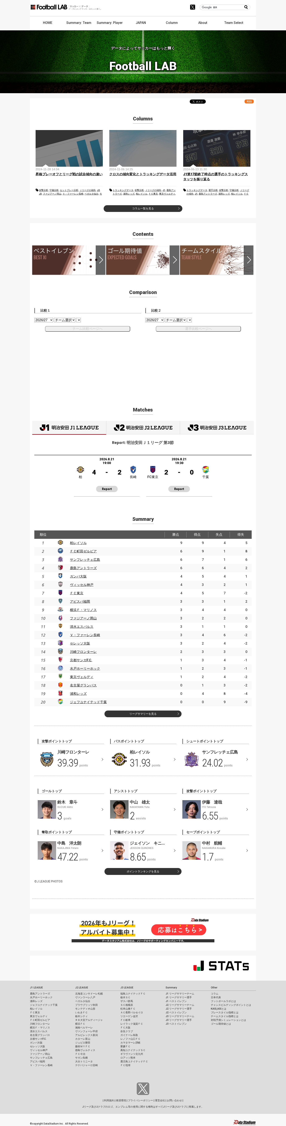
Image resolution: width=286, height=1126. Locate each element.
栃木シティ (81, 1016)
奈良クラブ (126, 1031)
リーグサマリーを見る (143, 713)
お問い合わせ (174, 1100)
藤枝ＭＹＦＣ (82, 1046)
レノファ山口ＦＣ (130, 1038)
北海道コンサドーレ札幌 (89, 993)
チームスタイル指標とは (224, 1016)
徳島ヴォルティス (85, 1050)
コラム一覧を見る (143, 208)
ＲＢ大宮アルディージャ (89, 1020)
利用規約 (109, 1100)
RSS (249, 101)
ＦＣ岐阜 (125, 1020)
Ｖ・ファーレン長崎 (73, 193)
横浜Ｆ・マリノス (83, 610)
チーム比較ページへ (87, 328)
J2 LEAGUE (81, 987)
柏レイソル (141, 193)
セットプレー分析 (69, 190)
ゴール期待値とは (221, 1023)
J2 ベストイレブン (176, 1012)
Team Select (233, 23)
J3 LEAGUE (126, 987)
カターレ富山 (82, 1038)
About (202, 23)
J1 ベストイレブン (176, 1001)
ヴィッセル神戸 (81, 585)
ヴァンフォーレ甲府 (86, 1031)
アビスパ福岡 (80, 602)
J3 (40, 193)
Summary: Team (78, 23)
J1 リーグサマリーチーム (180, 993)
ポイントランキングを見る (143, 871)
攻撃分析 (43, 190)
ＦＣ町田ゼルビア (83, 551)
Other (214, 987)
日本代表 (216, 997)
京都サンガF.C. (81, 660)
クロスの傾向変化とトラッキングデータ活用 (142, 174)
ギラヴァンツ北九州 (131, 1053)
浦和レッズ (129, 193)
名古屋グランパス (83, 685)
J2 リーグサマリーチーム (180, 1004)
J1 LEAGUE (36, 987)
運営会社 (160, 1100)
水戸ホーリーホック (85, 669)
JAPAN (141, 23)
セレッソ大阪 (80, 643)
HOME (47, 23)
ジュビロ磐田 (82, 1042)
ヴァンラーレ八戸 (85, 997)
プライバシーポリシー (140, 1100)
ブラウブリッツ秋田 (86, 1004)
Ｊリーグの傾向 (88, 190)
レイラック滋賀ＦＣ (131, 1023)
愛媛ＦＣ (125, 1046)
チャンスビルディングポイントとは (231, 1004)
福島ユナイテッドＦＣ (133, 993)
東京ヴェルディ (167, 193)
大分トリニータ (84, 1061)
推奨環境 (121, 1100)
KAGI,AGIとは (218, 1008)
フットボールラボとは (223, 1001)
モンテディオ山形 (85, 1008)
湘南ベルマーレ (84, 1027)
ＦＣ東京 (153, 193)
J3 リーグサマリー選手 (179, 1020)
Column (172, 23)
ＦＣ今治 (80, 1053)
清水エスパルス (81, 627)
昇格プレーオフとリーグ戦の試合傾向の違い (69, 174)
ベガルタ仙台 (91, 193)
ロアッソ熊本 (127, 1057)
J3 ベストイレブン (176, 1023)
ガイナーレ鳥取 (129, 1035)
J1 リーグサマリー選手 (179, 997)
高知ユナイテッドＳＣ (133, 1050)
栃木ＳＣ (125, 997)
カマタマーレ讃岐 (130, 1042)
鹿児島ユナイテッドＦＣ (134, 1061)
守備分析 (54, 190)
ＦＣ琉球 (125, 1065)
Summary (171, 987)
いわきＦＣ (81, 1012)
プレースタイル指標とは (224, 1012)
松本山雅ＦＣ (127, 1008)
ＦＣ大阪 (125, 1027)
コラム (214, 993)
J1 (163, 190)
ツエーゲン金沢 (129, 1016)
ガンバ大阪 (78, 576)
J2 (98, 190)
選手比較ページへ (198, 328)
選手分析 (213, 190)
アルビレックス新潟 (86, 1035)
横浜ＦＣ (80, 1023)
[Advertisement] (143, 364)
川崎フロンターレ (83, 652)
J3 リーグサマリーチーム (180, 1016)
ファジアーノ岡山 (52, 193)
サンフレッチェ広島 (85, 560)
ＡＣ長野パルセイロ (131, 1012)
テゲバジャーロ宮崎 (86, 1065)
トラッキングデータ (123, 190)
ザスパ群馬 (126, 1001)
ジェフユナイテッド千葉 (88, 702)
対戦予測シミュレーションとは (228, 1020)
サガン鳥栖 (81, 1057)
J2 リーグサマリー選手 (179, 1008)
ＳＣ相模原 (126, 1004)
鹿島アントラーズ (208, 193)
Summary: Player (110, 23)
